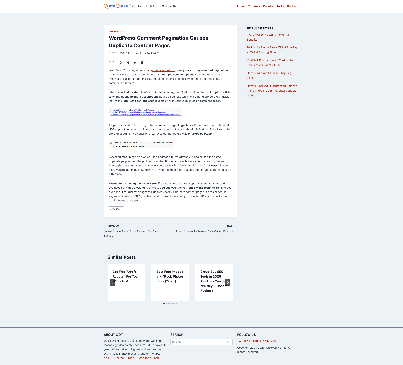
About (241, 6)
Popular (268, 6)
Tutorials (254, 6)
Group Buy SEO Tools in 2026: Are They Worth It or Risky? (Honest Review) (214, 281)
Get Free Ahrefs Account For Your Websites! (126, 276)
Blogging (114, 32)
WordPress (116, 209)
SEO (123, 32)
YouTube (270, 340)
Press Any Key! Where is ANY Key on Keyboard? (206, 229)
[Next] (227, 282)
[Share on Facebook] (128, 62)
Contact (292, 6)
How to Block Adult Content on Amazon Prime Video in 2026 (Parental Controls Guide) (272, 90)
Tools (280, 6)
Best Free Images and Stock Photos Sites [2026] (170, 276)
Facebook (255, 340)
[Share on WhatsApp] (142, 62)
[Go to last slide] (112, 282)
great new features (163, 70)
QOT (114, 53)
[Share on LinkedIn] (135, 62)
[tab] (164, 303)
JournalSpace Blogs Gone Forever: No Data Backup (131, 231)
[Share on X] (121, 62)
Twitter (241, 340)
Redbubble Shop (148, 357)
